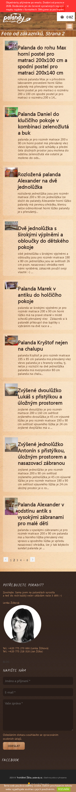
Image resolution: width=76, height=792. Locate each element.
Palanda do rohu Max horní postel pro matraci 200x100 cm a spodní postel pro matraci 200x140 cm (42, 59)
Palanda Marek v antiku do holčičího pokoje (39, 294)
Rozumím (63, 789)
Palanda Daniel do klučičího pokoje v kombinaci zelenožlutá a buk (43, 123)
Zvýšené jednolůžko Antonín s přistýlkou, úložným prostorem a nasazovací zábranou (42, 453)
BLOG (6, 661)
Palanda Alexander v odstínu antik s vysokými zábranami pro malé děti (41, 513)
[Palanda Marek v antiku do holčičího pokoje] (11, 285)
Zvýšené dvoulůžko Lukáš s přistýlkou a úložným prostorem (40, 396)
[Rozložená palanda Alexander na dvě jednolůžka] (11, 172)
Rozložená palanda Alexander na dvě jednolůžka (39, 180)
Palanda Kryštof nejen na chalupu (43, 345)
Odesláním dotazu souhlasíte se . (30, 736)
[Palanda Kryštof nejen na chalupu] (11, 340)
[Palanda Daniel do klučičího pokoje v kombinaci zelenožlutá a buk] (11, 111)
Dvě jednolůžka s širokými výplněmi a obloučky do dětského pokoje (43, 237)
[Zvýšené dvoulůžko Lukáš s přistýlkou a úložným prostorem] (11, 389)
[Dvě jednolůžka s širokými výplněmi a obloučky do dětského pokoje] (11, 225)
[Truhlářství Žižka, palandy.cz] (17, 17)
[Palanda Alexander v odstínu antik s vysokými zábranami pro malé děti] (11, 505)
